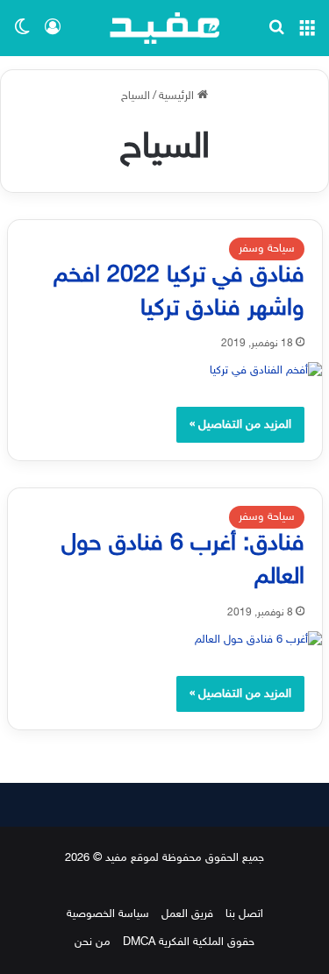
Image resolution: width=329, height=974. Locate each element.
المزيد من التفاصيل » (240, 424)
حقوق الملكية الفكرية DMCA (188, 942)
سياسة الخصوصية (108, 914)
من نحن (93, 942)
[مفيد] (165, 28)
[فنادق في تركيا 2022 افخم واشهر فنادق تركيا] (165, 371)
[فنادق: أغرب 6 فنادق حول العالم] (165, 640)
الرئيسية (178, 96)
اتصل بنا (244, 914)
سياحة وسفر (267, 249)
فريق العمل (187, 914)
